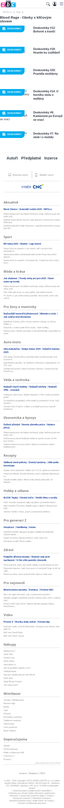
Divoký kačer (27, 497)
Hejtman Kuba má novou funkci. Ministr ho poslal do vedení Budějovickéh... (29, 445)
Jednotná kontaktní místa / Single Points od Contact (31, 801)
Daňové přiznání (12, 424)
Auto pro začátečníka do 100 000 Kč (19, 675)
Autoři (12, 158)
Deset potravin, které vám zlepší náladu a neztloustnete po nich (31, 565)
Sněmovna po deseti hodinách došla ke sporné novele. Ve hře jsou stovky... (30, 439)
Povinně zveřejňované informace (32, 803)
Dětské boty (9, 724)
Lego (6, 710)
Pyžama (7, 714)
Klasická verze (20, 175)
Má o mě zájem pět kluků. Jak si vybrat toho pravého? (27, 594)
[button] (61, 3)
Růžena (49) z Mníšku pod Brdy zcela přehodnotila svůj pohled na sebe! (32, 332)
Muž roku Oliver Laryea (14, 636)
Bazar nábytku (10, 731)
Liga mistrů (35, 244)
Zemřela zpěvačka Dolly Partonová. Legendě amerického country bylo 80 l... (32, 227)
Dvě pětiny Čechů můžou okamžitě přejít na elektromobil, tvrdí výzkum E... (30, 358)
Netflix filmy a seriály (46, 497)
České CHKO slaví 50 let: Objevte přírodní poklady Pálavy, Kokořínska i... (29, 605)
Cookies (49, 796)
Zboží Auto (8, 678)
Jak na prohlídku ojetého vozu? (17, 668)
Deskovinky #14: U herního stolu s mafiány (45, 95)
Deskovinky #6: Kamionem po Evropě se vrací (48, 116)
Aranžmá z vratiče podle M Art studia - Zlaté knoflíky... (27, 327)
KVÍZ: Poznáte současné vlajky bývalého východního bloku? (30, 502)
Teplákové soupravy (12, 720)
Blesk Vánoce (11, 209)
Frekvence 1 (9, 756)
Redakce (33, 773)
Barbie (6, 707)
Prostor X (9, 622)
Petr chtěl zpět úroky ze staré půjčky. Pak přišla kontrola (28, 292)
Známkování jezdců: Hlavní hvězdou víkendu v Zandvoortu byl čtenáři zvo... (31, 370)
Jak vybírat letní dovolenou (17, 317)
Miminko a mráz (48, 313)
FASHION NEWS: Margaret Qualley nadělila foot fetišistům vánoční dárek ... (29, 533)
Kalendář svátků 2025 (31, 209)
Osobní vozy (9, 658)
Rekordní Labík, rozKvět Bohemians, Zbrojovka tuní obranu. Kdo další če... (31, 627)
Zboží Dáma (9, 661)
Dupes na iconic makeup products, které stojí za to (25, 538)
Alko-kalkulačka (12, 349)
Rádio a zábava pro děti (14, 752)
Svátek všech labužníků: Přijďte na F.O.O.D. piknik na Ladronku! (31, 470)
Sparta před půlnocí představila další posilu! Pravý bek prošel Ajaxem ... (30, 255)
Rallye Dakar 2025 (31, 349)
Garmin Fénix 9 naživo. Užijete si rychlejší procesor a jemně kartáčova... (29, 407)
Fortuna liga (44, 622)
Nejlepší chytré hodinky (16, 387)
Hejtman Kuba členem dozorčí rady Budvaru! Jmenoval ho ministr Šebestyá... (32, 221)
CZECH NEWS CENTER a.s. (39, 781)
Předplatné (31, 158)
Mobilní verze (46, 175)
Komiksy (34, 590)
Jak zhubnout (11, 278)
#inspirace (9, 527)
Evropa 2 (7, 759)
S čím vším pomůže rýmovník (31, 560)
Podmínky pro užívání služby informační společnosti (31, 793)
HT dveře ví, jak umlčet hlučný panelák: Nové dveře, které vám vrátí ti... (31, 297)
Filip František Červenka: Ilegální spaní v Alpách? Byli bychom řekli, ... (30, 507)
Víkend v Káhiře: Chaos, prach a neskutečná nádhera (27, 512)
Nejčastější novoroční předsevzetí (21, 313)
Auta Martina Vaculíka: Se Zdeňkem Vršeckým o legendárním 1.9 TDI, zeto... (32, 364)
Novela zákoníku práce (34, 424)
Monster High (9, 703)
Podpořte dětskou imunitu (17, 557)
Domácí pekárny (37, 462)
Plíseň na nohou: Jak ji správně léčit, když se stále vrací (28, 574)
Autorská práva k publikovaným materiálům (32, 791)
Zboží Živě (8, 654)
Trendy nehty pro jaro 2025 (33, 278)
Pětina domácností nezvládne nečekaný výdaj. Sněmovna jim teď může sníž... (32, 215)
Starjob (7, 746)
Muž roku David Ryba (13, 632)
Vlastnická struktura (41, 798)
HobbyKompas (10, 671)
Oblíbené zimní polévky (15, 462)
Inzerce (51, 158)
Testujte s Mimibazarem (14, 700)
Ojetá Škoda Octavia (13, 681)
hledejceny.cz (9, 651)
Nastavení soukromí (22, 798)
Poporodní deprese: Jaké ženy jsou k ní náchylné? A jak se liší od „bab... (32, 569)
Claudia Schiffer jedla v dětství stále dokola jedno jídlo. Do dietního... (28, 481)
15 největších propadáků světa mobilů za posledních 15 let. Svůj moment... (31, 402)
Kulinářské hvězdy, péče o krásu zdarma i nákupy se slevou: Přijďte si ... (30, 323)
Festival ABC (47, 590)
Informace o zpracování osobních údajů (27, 796)
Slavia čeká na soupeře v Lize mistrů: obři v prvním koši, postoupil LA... (28, 249)
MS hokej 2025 (11, 244)
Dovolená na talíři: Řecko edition (17, 541)
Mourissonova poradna (15, 590)
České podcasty (11, 749)
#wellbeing (22, 527)
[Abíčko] (8, 7)
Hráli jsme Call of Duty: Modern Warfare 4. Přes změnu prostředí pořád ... (31, 396)
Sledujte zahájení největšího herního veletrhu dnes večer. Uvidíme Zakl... (32, 599)
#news (32, 527)
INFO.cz (48, 209)
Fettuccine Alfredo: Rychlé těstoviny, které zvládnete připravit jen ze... (31, 475)
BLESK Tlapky (11, 497)
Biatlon (24, 244)
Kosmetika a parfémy (13, 717)
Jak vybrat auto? (11, 685)
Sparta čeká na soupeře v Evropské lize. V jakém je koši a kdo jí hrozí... (31, 261)
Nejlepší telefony (38, 387)
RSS (42, 773)
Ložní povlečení (10, 727)
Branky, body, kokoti (25, 622)
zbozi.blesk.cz (10, 664)
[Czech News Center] (38, 186)
